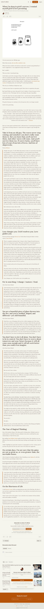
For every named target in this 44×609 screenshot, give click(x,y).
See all (4, 589)
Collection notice (27, 603)
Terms (24, 603)
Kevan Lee (17, 236)
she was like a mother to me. (18, 63)
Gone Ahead (9, 238)
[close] (32, 568)
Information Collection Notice (21, 583)
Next (38, 540)
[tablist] (7, 548)
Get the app (26, 605)
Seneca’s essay (9, 489)
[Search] (28, 2)
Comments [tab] (5, 548)
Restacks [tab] (9, 548)
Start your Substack (20, 605)
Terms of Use (27, 582)
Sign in (40, 1)
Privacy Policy (30, 583)
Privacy (21, 603)
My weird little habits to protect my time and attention (16, 565)
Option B (33, 457)
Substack (17, 607)
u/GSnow (31, 120)
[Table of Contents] (1, 304)
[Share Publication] (31, 2)
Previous (6, 540)
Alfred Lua (7, 12)
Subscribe (35, 1)
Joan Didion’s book (12, 438)
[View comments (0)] (7, 16)
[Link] (1, 139)
